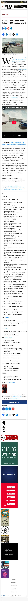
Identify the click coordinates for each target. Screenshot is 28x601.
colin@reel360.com (17, 396)
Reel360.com (4, 596)
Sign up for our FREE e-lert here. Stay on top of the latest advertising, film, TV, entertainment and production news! (13, 187)
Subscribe (14, 585)
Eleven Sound (8, 338)
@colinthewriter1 (15, 398)
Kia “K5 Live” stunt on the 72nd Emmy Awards (19, 59)
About (14, 579)
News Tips (14, 592)
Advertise (14, 582)
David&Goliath (23, 69)
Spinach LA (8, 317)
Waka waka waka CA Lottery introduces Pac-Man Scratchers (14, 143)
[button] (2, 6)
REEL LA (5, 14)
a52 (6, 328)
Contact (14, 589)
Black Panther (14, 97)
